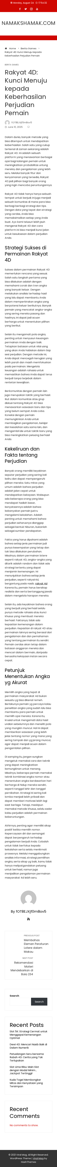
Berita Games (12, 65)
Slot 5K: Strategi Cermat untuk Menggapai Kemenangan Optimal (28, 1035)
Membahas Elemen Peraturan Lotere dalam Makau (36, 944)
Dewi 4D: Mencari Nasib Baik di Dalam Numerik (28, 1046)
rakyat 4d (41, 583)
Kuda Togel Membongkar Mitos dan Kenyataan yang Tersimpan (26, 1083)
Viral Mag (38, 1158)
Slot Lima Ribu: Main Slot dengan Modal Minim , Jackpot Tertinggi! (24, 1070)
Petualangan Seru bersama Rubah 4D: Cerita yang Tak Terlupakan (27, 1057)
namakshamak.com (28, 23)
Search (14, 996)
